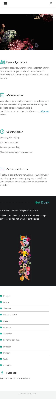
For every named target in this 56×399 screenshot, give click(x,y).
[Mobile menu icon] (5, 3)
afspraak (45, 111)
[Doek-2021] (24, 258)
